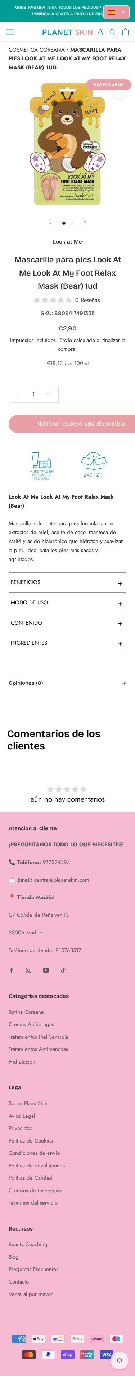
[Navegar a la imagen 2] (71, 223)
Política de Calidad (30, 1178)
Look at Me (67, 241)
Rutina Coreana (26, 1012)
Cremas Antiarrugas (31, 1024)
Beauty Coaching (28, 1244)
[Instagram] (28, 969)
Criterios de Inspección (36, 1191)
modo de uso (67, 603)
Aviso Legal (22, 1116)
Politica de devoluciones (37, 1166)
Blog (14, 1257)
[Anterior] (50, 222)
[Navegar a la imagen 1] (64, 223)
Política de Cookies (31, 1141)
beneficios (67, 582)
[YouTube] (46, 969)
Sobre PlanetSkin (28, 1103)
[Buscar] (112, 32)
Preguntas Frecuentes (33, 1269)
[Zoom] (119, 93)
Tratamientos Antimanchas (38, 1049)
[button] (117, 12)
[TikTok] (63, 969)
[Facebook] (11, 969)
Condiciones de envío (34, 1153)
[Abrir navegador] (10, 32)
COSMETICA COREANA (37, 50)
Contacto (19, 1282)
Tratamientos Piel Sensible (38, 1037)
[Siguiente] (85, 222)
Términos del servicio (33, 1203)
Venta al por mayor (31, 1294)
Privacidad (21, 1128)
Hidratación (22, 1062)
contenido (67, 622)
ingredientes (67, 643)
